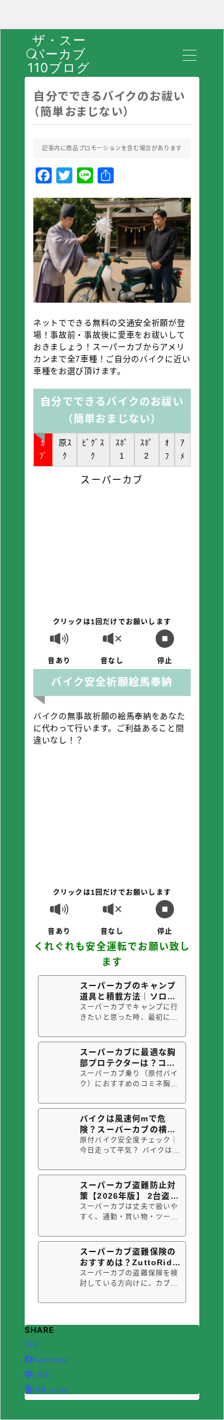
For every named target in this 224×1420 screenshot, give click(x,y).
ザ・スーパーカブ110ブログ (59, 54)
